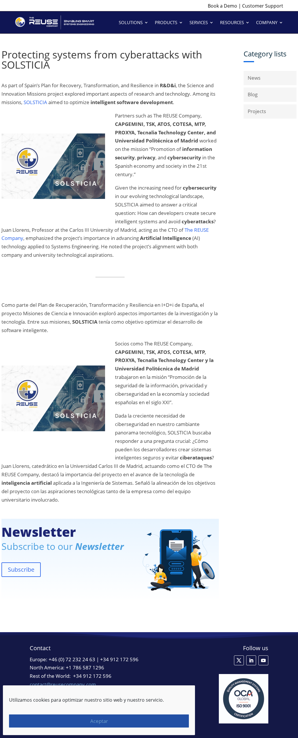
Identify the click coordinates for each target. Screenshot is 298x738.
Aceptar (99, 721)
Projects (257, 111)
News (254, 77)
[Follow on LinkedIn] (251, 660)
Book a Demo (222, 6)
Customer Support (262, 6)
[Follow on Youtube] (263, 660)
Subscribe (21, 569)
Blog (253, 94)
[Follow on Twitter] (239, 660)
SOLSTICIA (35, 102)
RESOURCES (232, 22)
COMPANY (266, 22)
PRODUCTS (166, 22)
